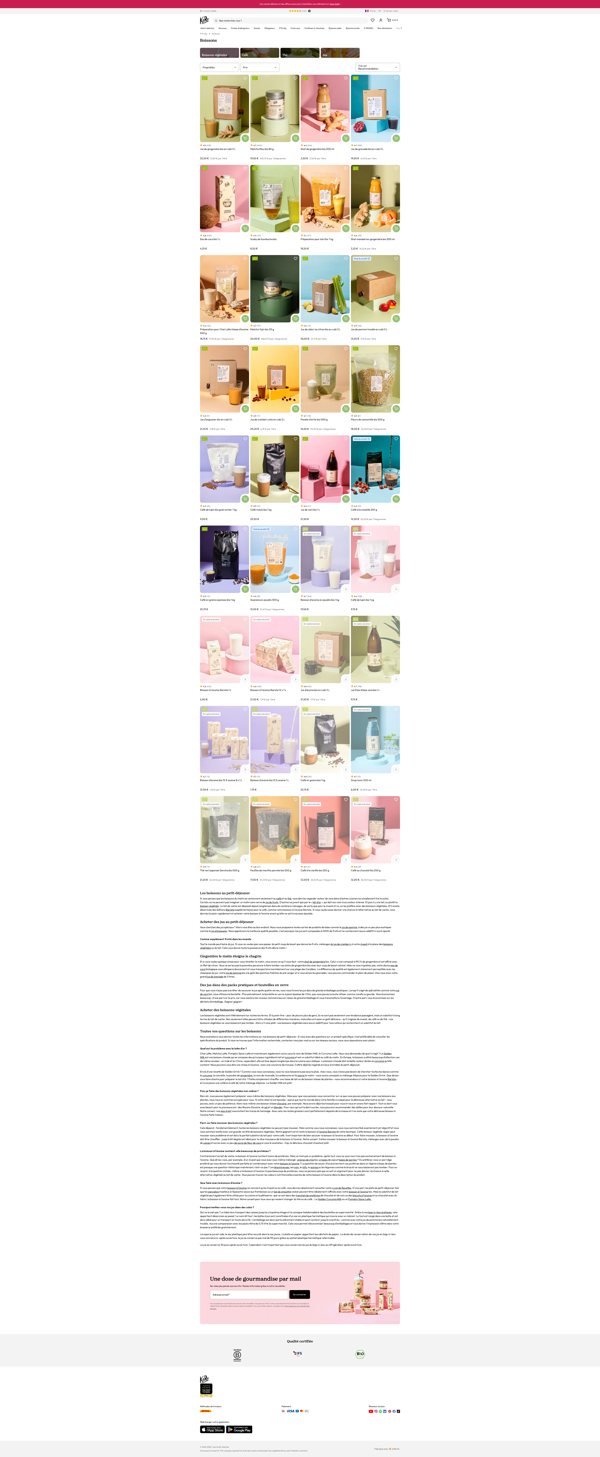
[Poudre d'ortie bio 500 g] (325, 388)
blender (278, 1107)
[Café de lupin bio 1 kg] (375, 568)
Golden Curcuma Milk (330, 1199)
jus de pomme (349, 927)
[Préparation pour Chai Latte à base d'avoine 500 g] (224, 298)
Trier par (362, 65)
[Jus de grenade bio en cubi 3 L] (375, 117)
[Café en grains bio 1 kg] (325, 748)
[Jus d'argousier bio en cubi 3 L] (224, 388)
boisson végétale (209, 906)
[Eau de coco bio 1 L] (224, 207)
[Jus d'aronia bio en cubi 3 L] (325, 658)
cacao (206, 1142)
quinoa (314, 1167)
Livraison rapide (209, 11)
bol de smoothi (282, 1191)
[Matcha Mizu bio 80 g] (274, 117)
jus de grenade (215, 976)
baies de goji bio (348, 1159)
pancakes (213, 1191)
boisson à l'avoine (289, 1163)
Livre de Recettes (341, 1187)
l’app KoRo (334, 4)
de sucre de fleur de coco (247, 1142)
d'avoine (282, 1103)
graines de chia (305, 1159)
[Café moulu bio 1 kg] (274, 478)
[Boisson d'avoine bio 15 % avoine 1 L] (274, 748)
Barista (230, 909)
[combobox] (290, 21)
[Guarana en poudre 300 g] (274, 568)
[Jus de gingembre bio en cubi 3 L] (224, 117)
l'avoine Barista (327, 1131)
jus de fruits (271, 902)
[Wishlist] (372, 20)
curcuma (290, 1057)
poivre (301, 1075)
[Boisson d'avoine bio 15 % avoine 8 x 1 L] (224, 748)
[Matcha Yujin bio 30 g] (274, 298)
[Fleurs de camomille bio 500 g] (375, 388)
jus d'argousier (219, 931)
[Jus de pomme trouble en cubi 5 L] (375, 298)
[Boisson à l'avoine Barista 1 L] (224, 658)
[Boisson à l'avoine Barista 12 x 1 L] (274, 658)
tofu (304, 1167)
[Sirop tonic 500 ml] (375, 748)
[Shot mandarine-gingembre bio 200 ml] (375, 207)
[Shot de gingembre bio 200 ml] (325, 117)
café (279, 898)
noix (296, 1167)
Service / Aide (392, 11)
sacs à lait (226, 1111)
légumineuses (281, 1167)
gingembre (246, 1075)
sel (266, 1107)
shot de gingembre (314, 961)
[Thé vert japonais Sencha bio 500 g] (224, 839)
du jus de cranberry (341, 944)
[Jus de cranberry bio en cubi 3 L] (274, 388)
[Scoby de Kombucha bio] (274, 207)
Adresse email (221, 1294)
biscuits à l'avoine (362, 1195)
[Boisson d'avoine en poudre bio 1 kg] (325, 568)
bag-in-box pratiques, (380, 1212)
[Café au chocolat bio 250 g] (375, 839)
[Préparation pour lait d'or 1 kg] (325, 207)
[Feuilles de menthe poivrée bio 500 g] (274, 839)
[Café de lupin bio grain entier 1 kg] (224, 478)
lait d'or (317, 902)
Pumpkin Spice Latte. (360, 1199)
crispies (323, 1159)
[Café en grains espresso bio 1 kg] (224, 568)
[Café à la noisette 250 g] (375, 478)
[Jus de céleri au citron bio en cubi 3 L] (325, 298)
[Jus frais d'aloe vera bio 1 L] (375, 658)
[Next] (401, 28)
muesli (364, 944)
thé (289, 898)
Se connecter (299, 1294)
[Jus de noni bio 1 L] (325, 478)
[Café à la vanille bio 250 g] (325, 839)
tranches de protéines (308, 1195)
